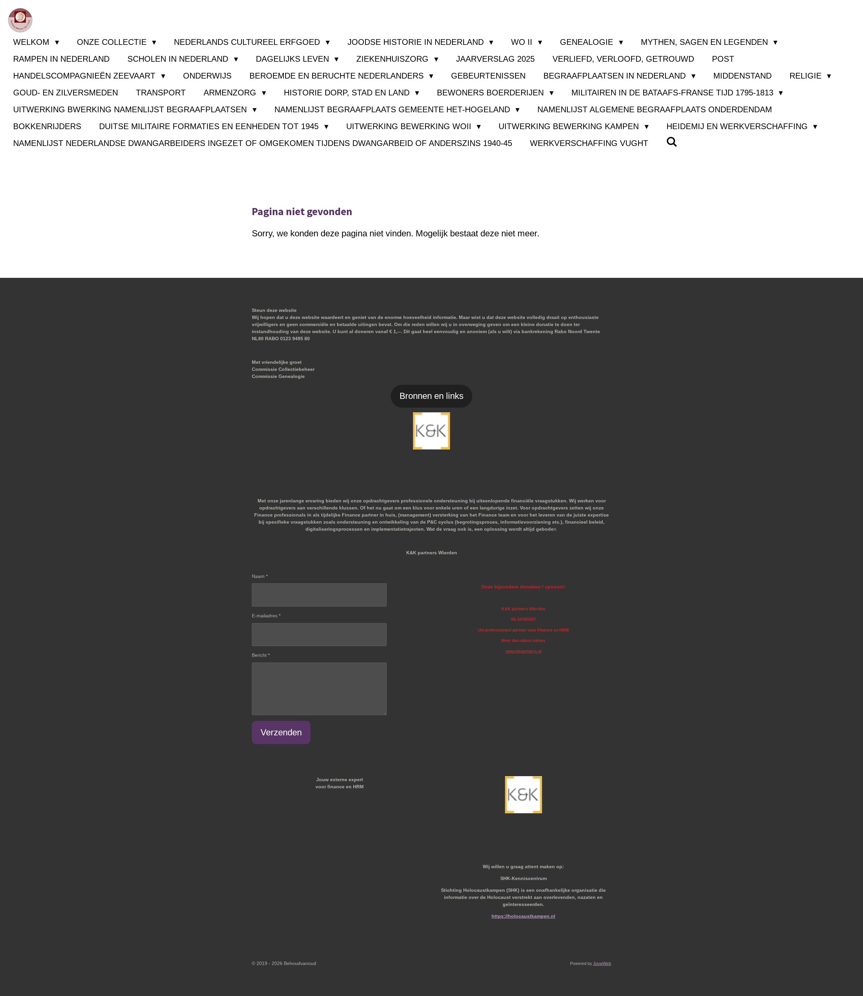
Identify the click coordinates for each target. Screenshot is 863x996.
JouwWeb (602, 963)
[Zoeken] (672, 142)
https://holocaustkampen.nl (523, 916)
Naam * (260, 576)
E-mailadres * (266, 615)
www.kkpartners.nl (523, 651)
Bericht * (261, 655)
